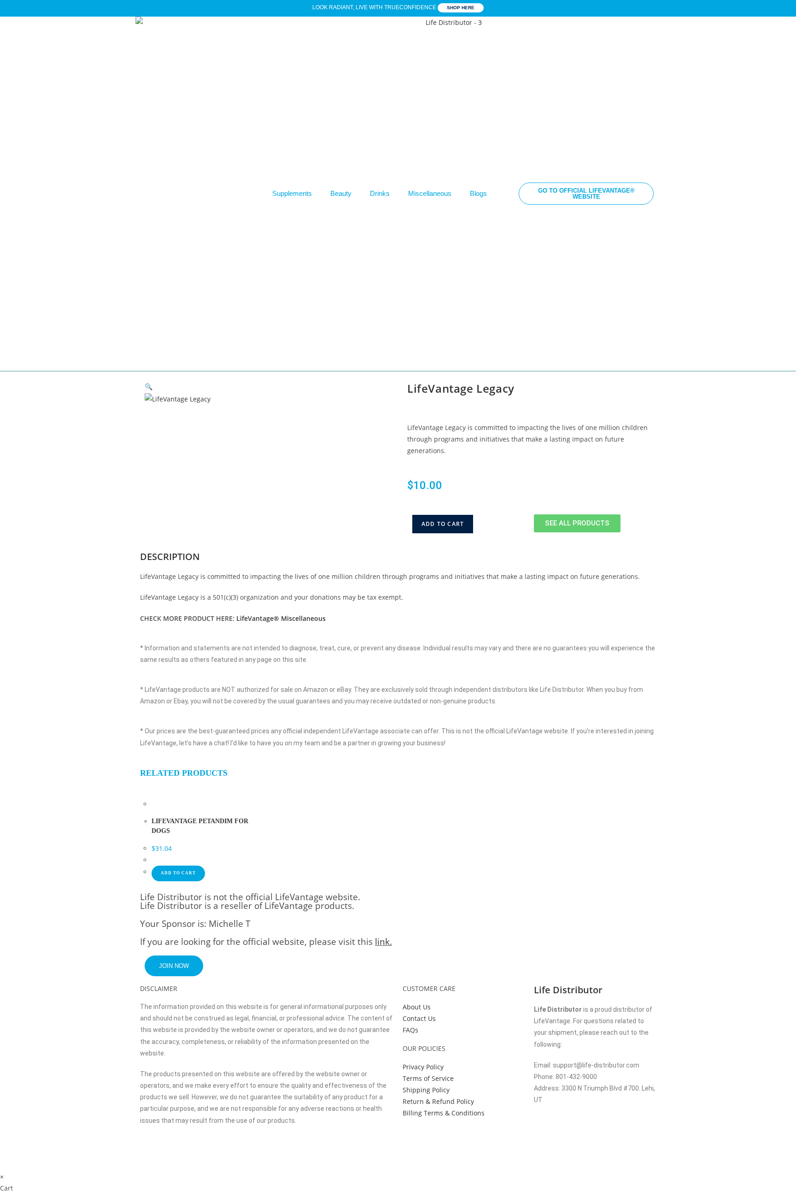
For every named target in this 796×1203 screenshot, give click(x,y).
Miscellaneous (429, 193)
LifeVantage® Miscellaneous (281, 618)
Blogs (478, 193)
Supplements (292, 193)
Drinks (380, 193)
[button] (148, 386)
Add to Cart (442, 524)
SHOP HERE (460, 7)
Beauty (340, 193)
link (382, 942)
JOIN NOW (174, 965)
